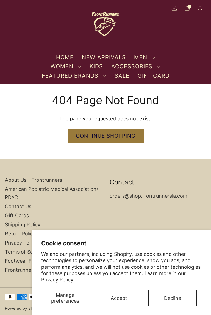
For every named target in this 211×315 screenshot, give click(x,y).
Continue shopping (105, 136)
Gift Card (154, 75)
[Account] (174, 8)
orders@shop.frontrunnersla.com (148, 196)
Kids (96, 66)
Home (65, 57)
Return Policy (20, 234)
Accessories (131, 66)
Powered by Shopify (24, 308)
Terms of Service (24, 252)
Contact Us (18, 206)
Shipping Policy (22, 224)
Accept (119, 298)
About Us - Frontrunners (33, 180)
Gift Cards (17, 215)
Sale (122, 75)
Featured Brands (70, 75)
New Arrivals (104, 57)
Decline (172, 298)
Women (62, 66)
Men (140, 57)
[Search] (200, 8)
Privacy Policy (57, 280)
